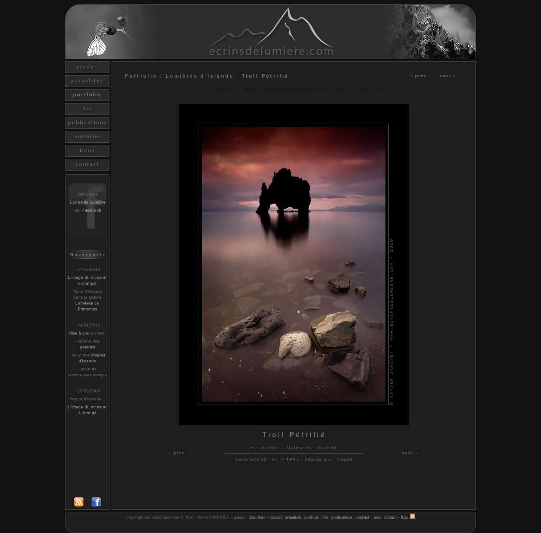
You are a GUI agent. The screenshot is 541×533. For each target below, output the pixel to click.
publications (341, 517)
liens (376, 517)
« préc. (178, 452)
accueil (276, 517)
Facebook (91, 210)
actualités (293, 517)
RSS (405, 517)
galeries (87, 347)
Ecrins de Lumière (87, 202)
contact (390, 517)
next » (448, 75)
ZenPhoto (257, 517)
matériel (362, 517)
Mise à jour (79, 333)
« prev (418, 75)
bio (325, 517)
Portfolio (142, 75)
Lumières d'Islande (200, 75)
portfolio (311, 517)
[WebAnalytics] (270, 527)
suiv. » (410, 452)
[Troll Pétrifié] (294, 423)
